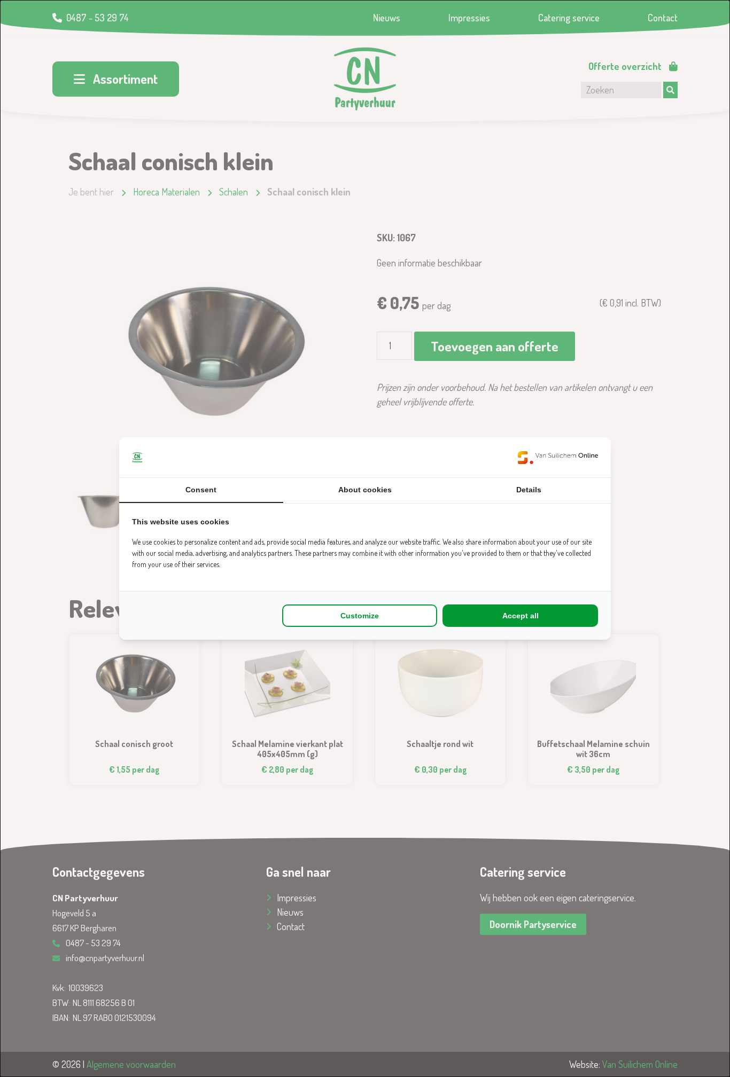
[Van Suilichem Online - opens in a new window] (558, 457)
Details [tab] (528, 489)
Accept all (520, 615)
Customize (359, 615)
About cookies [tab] (365, 489)
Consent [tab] (200, 489)
